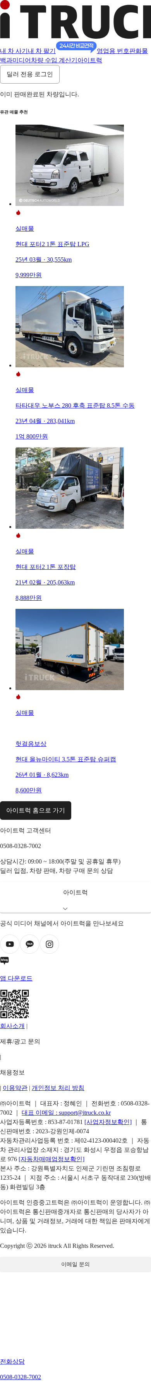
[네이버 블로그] (75, 962)
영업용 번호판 (116, 51)
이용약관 (15, 1088)
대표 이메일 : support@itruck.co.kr (66, 1112)
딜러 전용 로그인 (30, 74)
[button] (75, 897)
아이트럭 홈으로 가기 (35, 810)
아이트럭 (89, 60)
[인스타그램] (49, 952)
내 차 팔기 (42, 51)
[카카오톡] (29, 952)
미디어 (21, 60)
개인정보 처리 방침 (58, 1088)
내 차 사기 (14, 51)
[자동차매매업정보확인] (51, 1159)
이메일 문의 (75, 1264)
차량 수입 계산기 (54, 60)
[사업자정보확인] (108, 1122)
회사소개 (12, 1026)
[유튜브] (10, 952)
